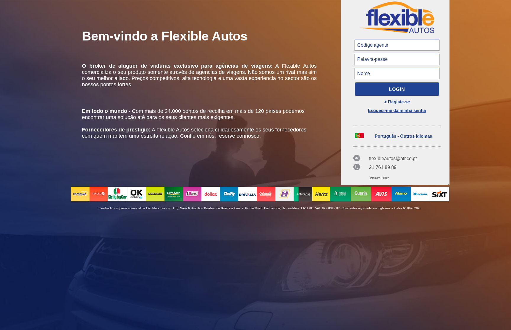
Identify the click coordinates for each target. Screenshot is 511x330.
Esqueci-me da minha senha (397, 110)
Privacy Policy (379, 177)
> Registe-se (397, 101)
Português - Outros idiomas (403, 136)
